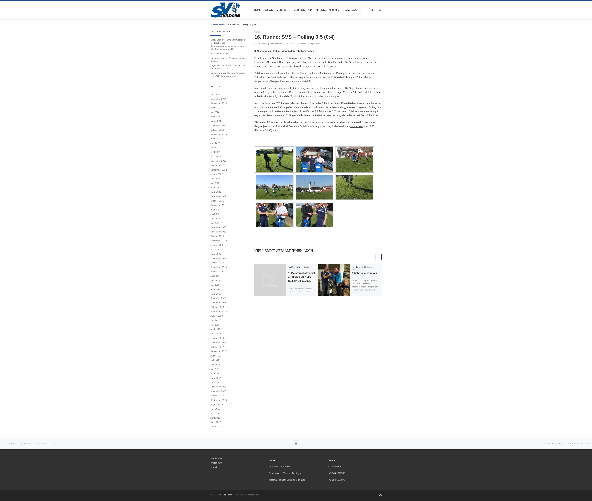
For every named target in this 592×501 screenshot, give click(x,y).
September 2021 (218, 205)
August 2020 (216, 245)
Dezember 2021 (218, 196)
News (222, 25)
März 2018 (215, 333)
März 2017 (215, 378)
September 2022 (218, 170)
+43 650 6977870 (336, 480)
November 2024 (218, 99)
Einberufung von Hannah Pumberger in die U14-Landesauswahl (228, 74)
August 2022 (216, 174)
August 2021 (216, 209)
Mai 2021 (215, 223)
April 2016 (215, 418)
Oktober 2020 (217, 236)
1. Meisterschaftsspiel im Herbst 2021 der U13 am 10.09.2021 (301, 277)
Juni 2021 (215, 218)
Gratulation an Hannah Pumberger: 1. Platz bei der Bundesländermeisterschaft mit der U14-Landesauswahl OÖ (227, 44)
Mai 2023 (215, 147)
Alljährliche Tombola (364, 273)
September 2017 (218, 351)
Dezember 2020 (218, 227)
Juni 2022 (215, 178)
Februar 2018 (217, 338)
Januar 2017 (216, 382)
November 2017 (218, 342)
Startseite (214, 25)
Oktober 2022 (217, 165)
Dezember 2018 (218, 298)
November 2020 (218, 231)
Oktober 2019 (217, 262)
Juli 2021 (214, 214)
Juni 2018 (215, 320)
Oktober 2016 (217, 395)
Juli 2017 (214, 360)
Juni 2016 (215, 409)
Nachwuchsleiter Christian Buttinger (287, 480)
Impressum (216, 462)
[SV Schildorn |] (225, 9)
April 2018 (215, 329)
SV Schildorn (225, 495)
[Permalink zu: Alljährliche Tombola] (334, 280)
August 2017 (216, 355)
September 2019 (218, 267)
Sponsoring (216, 458)
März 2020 (215, 254)
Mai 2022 (215, 183)
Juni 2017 (215, 364)
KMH (266, 66)
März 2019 (215, 294)
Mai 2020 (215, 249)
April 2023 (215, 152)
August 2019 (216, 271)
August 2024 (216, 107)
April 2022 (215, 187)
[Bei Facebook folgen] (380, 495)
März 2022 (215, 192)
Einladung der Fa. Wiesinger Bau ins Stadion (228, 59)
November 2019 (218, 258)
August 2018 (216, 316)
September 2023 (218, 134)
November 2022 (218, 161)
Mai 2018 (215, 325)
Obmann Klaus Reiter (280, 466)
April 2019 (215, 289)
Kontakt (214, 467)
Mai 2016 (215, 413)
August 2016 (216, 404)
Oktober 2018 (217, 307)
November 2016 (218, 391)
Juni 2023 (215, 143)
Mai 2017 (215, 369)
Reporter (263, 44)
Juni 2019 (215, 280)
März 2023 (215, 156)
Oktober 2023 (217, 130)
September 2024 (218, 103)
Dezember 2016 (218, 386)
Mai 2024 (215, 112)
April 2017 (215, 373)
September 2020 (218, 240)
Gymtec (278, 66)
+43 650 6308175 (336, 466)
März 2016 (215, 422)
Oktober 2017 (217, 347)
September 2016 (218, 400)
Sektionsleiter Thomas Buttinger (285, 473)
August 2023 (216, 138)
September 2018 (218, 311)
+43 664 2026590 (336, 473)
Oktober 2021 (217, 201)
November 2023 (218, 125)
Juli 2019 (214, 276)
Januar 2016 (216, 426)
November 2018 (218, 302)
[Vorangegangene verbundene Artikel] (372, 257)
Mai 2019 (215, 285)
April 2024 (215, 116)
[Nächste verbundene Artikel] (379, 257)
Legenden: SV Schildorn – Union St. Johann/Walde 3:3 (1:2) (227, 67)
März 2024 (215, 121)
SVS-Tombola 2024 (219, 53)
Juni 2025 (215, 94)
